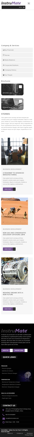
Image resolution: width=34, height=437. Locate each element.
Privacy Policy (29, 435)
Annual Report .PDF (9, 107)
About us (10, 433)
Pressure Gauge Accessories (9, 395)
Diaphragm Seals (6, 398)
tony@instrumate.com (12, 418)
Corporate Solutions (11, 65)
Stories (7, 55)
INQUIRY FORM (19, 350)
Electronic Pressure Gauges (9, 373)
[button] (20, 7)
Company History (10, 70)
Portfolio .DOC (8, 93)
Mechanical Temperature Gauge (11, 382)
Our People (8, 75)
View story (8, 189)
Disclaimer (30, 433)
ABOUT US (5, 350)
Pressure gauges (6, 368)
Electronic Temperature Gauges (10, 387)
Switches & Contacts (7, 371)
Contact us (20, 433)
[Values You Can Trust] (17, 3)
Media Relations (9, 60)
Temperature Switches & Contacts (11, 384)
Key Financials (9, 50)
